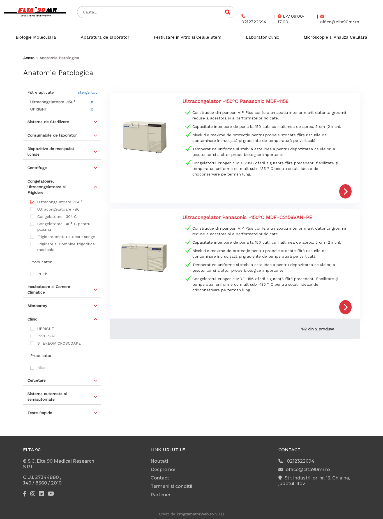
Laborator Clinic (262, 37)
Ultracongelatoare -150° (59, 202)
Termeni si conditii (171, 486)
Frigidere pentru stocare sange (66, 236)
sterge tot (87, 92)
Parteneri (161, 494)
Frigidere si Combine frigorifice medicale (66, 247)
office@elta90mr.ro (339, 21)
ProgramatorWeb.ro (195, 514)
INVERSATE (48, 336)
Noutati (159, 461)
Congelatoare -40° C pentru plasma (63, 227)
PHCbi (43, 274)
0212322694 (253, 21)
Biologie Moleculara (36, 37)
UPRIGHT (45, 328)
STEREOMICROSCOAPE (59, 343)
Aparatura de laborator (105, 37)
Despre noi (163, 469)
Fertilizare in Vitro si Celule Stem (187, 37)
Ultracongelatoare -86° (59, 209)
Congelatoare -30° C (57, 216)
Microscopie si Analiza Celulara (335, 37)
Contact (160, 478)
